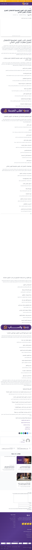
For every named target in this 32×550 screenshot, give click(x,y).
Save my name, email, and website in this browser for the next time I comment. (19, 508)
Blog (30, 8)
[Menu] (1, 3)
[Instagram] (28, 524)
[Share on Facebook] (27, 433)
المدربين (14, 522)
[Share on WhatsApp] (21, 433)
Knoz (28, 15)
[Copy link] (19, 433)
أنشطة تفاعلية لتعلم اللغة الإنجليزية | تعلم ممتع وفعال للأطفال (9, 467)
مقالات (14, 525)
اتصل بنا (2, 548)
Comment (29, 502)
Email (30, 505)
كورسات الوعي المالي (12, 518)
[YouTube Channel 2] (23, 524)
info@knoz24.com (28, 534)
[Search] (6, 3)
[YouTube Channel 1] (25, 524)
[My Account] (4, 3)
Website (30, 507)
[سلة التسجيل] (2, 3)
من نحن (14, 524)
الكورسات (14, 521)
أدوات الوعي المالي (12, 519)
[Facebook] (30, 524)
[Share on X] (25, 433)
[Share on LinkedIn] (23, 433)
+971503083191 (28, 537)
